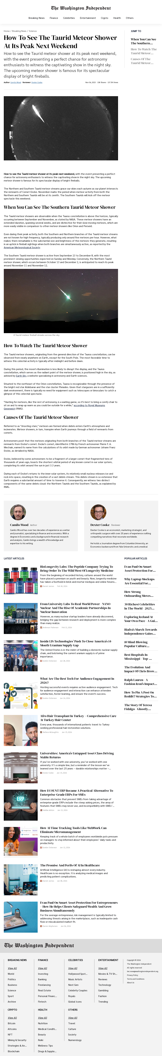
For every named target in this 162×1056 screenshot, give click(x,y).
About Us (130, 983)
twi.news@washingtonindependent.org (142, 971)
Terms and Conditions (135, 979)
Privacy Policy (132, 975)
